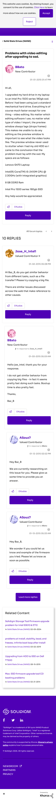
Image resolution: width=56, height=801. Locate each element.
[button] (46, 13)
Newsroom (10, 766)
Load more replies (28, 597)
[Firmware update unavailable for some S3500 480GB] (51, 231)
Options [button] (52, 41)
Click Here (39, 7)
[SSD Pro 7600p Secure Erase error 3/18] (46, 231)
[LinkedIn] (21, 720)
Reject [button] (29, 21)
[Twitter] (13, 720)
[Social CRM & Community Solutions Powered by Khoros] (46, 795)
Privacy (8, 774)
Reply (28, 215)
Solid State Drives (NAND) (17, 41)
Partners (9, 770)
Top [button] (4, 794)
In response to (29, 349)
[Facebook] (4, 720)
